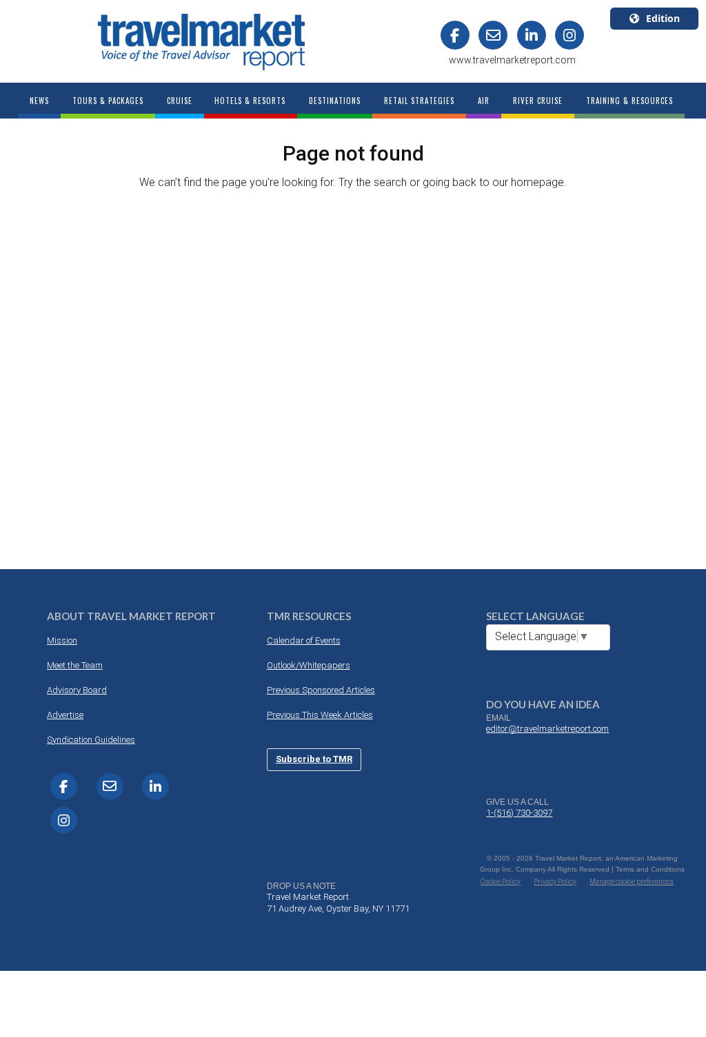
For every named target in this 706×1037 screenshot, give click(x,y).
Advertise (65, 715)
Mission (62, 640)
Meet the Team (75, 665)
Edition (663, 18)
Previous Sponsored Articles (321, 690)
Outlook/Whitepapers (308, 665)
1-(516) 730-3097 (519, 813)
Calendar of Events (304, 640)
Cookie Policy (501, 881)
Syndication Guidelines (91, 740)
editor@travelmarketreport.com (547, 728)
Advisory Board (77, 690)
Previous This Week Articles (320, 715)
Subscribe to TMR (314, 759)
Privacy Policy (555, 881)
